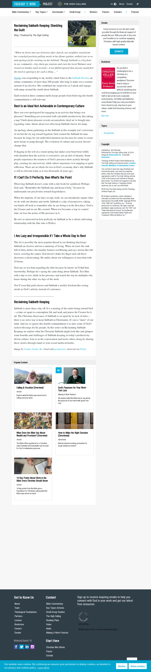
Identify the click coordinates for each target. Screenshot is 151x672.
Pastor (49, 651)
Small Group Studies (55, 612)
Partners (18, 616)
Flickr (83, 349)
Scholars (118, 12)
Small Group (75, 12)
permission (60, 349)
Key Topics (41, 12)
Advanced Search (21, 640)
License (18, 620)
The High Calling (53, 616)
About (121, 4)
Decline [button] (121, 666)
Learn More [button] (43, 668)
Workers (93, 12)
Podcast (135, 12)
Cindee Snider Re (33, 349)
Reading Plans (52, 620)
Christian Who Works (55, 647)
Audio (48, 628)
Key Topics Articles (55, 607)
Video (48, 624)
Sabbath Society (80, 78)
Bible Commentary (20, 12)
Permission (105, 157)
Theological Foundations (25, 612)
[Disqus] (54, 544)
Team (17, 607)
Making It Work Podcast (57, 632)
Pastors (105, 12)
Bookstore (19, 624)
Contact (18, 628)
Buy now (105, 115)
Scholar (49, 655)
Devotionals (57, 12)
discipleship (109, 133)
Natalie (18, 78)
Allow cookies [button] (138, 666)
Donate (130, 4)
